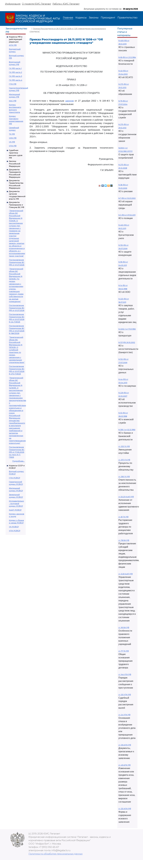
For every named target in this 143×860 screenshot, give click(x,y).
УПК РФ (12, 146)
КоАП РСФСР (15, 510)
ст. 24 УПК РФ (124, 715)
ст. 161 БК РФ (123, 627)
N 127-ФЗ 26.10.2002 (126, 342)
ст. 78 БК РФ (123, 540)
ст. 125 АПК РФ (124, 809)
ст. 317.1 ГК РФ (124, 460)
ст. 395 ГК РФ (124, 477)
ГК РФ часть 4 (15, 80)
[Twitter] (105, 185)
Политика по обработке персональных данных (55, 853)
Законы (93, 17)
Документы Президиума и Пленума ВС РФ (16, 204)
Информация (13, 4)
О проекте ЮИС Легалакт (36, 4)
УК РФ (12, 142)
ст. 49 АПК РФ (124, 765)
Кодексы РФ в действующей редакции (15, 39)
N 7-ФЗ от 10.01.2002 (127, 198)
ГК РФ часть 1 (15, 68)
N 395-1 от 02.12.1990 (126, 430)
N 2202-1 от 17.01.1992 (127, 329)
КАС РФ (12, 101)
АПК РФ (13, 45)
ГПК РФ (12, 84)
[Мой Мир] (111, 185)
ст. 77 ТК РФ (123, 651)
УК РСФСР (14, 527)
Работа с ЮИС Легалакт (66, 4)
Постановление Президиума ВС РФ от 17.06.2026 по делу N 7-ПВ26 (16, 452)
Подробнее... (18, 461)
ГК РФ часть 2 (15, 72)
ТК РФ (12, 134)
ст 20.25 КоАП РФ (126, 497)
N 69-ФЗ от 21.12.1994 (127, 57)
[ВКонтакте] (102, 185)
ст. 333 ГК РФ (124, 446)
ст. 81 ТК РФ (123, 517)
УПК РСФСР (14, 530)
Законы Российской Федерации (14, 163)
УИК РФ (12, 138)
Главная (68, 17)
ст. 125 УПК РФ (124, 695)
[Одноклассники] (108, 185)
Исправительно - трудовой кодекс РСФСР (16, 503)
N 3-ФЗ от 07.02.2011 (126, 215)
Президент (108, 17)
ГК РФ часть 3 (15, 76)
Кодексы (81, 17)
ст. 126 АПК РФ (124, 745)
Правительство (127, 17)
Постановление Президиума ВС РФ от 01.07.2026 (16, 262)
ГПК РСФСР (14, 478)
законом (69, 101)
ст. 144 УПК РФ (124, 674)
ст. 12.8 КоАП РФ (125, 574)
